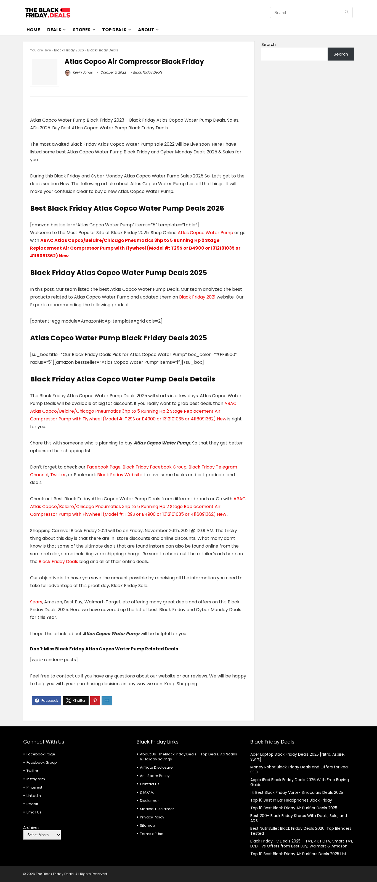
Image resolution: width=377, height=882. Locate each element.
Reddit (32, 804)
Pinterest (34, 787)
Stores (82, 30)
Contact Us (150, 784)
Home (33, 30)
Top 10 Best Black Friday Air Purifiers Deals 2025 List (298, 854)
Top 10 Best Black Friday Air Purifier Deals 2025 (293, 808)
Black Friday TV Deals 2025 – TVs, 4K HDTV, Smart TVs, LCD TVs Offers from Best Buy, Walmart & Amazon (301, 843)
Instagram (35, 779)
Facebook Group (41, 762)
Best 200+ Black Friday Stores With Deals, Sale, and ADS (298, 818)
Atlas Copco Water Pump (206, 232)
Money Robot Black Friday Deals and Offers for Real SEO (299, 769)
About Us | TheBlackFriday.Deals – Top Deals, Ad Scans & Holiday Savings (188, 757)
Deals (54, 30)
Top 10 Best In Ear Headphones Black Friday (291, 800)
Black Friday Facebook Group (155, 467)
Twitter (58, 475)
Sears (36, 602)
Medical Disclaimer (157, 809)
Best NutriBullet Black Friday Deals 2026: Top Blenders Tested (300, 831)
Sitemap (147, 825)
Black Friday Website (119, 475)
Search (268, 44)
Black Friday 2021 (198, 297)
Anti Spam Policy (154, 775)
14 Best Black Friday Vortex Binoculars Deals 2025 (296, 792)
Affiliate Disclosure (156, 767)
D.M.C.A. (147, 792)
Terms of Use (151, 833)
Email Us (33, 812)
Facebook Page (104, 467)
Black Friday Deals (102, 50)
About (146, 30)
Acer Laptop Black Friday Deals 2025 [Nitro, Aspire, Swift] (297, 757)
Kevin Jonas (82, 72)
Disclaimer (149, 800)
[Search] (346, 12)
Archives (31, 827)
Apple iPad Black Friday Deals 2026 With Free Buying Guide (299, 782)
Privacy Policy (152, 817)
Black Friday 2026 (69, 50)
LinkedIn (33, 795)
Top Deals (114, 30)
